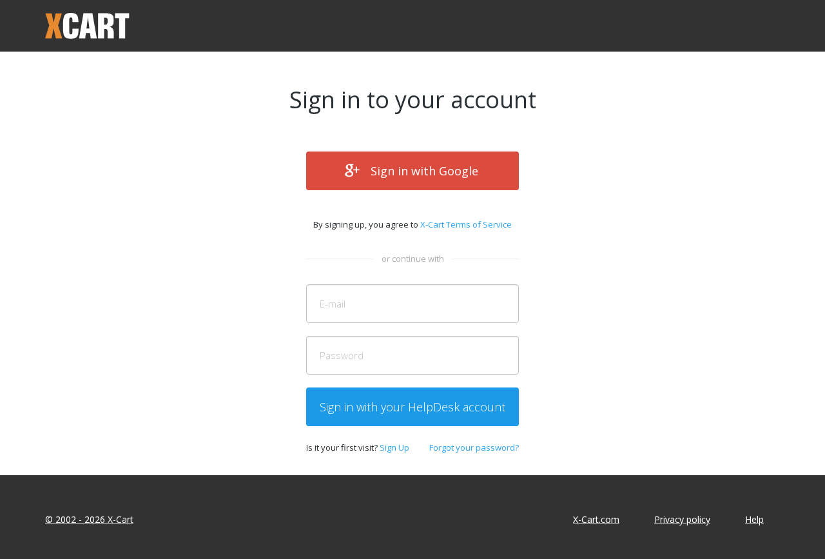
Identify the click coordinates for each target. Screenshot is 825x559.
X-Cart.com (596, 519)
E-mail (332, 303)
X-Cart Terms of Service (466, 224)
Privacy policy (682, 519)
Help (754, 519)
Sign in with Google (424, 171)
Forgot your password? (474, 447)
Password (342, 355)
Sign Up (394, 447)
